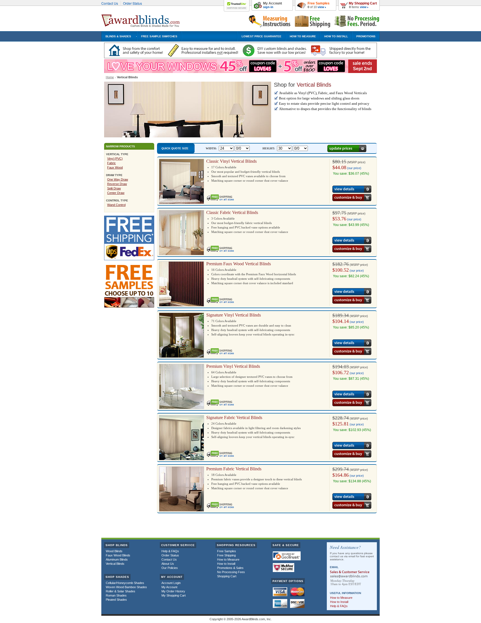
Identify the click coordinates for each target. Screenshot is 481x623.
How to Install (226, 563)
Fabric (111, 163)
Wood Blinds (114, 551)
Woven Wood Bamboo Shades (126, 587)
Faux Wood (115, 167)
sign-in (268, 7)
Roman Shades (116, 595)
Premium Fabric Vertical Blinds (233, 468)
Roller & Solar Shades (120, 591)
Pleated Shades (116, 599)
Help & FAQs (170, 551)
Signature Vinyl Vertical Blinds (233, 315)
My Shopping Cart (363, 3)
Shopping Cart (226, 576)
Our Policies (169, 568)
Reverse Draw (117, 184)
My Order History (173, 591)
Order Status (132, 3)
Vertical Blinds (115, 563)
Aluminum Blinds (117, 559)
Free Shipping (226, 555)
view (363, 7)
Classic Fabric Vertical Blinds (232, 212)
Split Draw (114, 188)
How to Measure (228, 559)
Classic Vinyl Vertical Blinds (231, 161)
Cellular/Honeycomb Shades (125, 583)
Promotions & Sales (230, 568)
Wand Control (116, 204)
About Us (167, 563)
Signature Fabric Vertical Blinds (234, 417)
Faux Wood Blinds (118, 555)
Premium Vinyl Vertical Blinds (233, 366)
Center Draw (115, 192)
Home (110, 77)
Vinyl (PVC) (115, 158)
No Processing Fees (231, 572)
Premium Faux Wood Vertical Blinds (238, 263)
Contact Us (109, 3)
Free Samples (319, 3)
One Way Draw (117, 179)
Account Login (171, 583)
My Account (272, 3)
